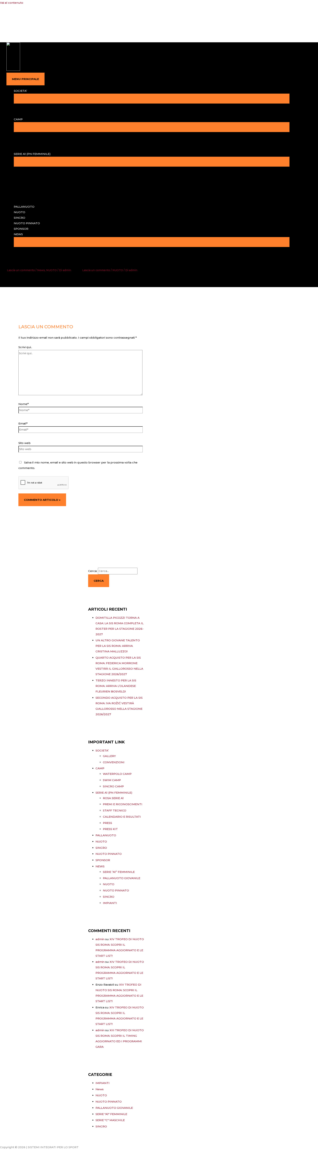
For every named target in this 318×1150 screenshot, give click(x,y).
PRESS (107, 823)
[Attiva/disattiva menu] (151, 99)
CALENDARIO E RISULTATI (122, 816)
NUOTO (19, 212)
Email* (23, 423)
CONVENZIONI (113, 762)
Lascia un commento (21, 270)
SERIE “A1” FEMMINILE (119, 872)
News (41, 270)
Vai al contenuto (11, 2)
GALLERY (109, 756)
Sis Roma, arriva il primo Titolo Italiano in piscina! (36, 261)
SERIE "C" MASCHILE (110, 1120)
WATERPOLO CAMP (117, 774)
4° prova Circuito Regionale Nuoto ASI (114, 261)
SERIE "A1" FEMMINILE (111, 1114)
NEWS (18, 234)
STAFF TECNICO (114, 810)
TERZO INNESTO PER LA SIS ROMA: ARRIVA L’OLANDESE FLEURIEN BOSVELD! (116, 686)
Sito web (24, 443)
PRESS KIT (110, 829)
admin (100, 939)
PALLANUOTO (24, 206)
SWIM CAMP (112, 780)
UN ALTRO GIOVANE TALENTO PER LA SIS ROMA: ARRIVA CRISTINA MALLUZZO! (118, 646)
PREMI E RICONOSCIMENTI (122, 804)
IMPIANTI (110, 903)
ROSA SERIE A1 (113, 798)
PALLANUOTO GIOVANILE (121, 878)
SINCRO (19, 217)
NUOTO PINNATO (27, 223)
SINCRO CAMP (113, 786)
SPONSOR (21, 228)
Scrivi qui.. (25, 347)
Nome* (23, 404)
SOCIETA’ (20, 91)
